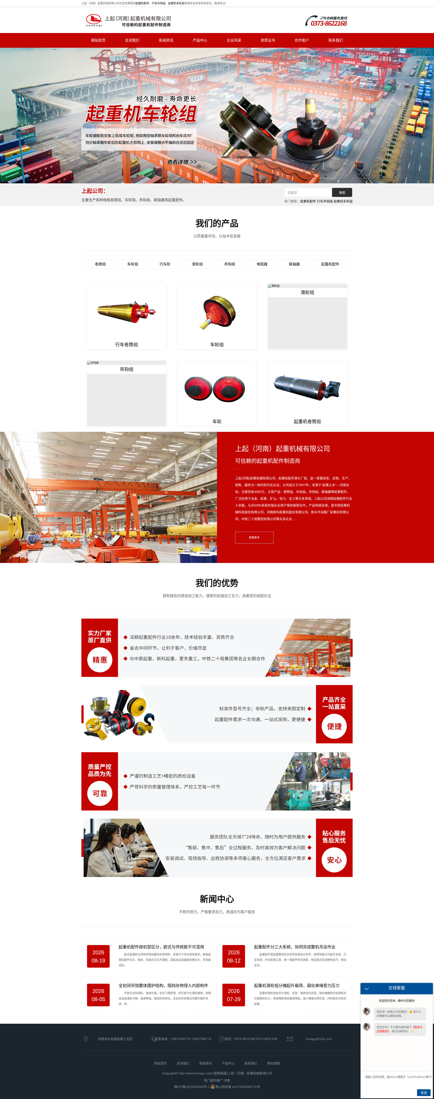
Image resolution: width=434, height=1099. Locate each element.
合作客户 (302, 40)
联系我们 (335, 40)
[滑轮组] (274, 285)
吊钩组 (229, 264)
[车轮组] (217, 311)
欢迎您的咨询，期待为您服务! (397, 1000)
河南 (227, 1080)
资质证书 (268, 40)
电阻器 (262, 264)
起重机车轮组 (176, 3)
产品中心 (200, 40)
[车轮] (217, 388)
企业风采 (234, 40)
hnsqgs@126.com (319, 1039)
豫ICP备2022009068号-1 (192, 1087)
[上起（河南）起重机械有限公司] (128, 20)
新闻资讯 (166, 40)
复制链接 (220, 1073)
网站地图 (273, 1063)
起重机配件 (142, 3)
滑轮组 (197, 264)
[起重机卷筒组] (307, 388)
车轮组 (132, 264)
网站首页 (98, 40)
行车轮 (165, 264)
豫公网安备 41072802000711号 (237, 1087)
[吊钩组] (93, 362)
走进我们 (132, 40)
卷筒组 (100, 264)
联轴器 (294, 264)
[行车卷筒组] (126, 311)
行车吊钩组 (158, 3)
